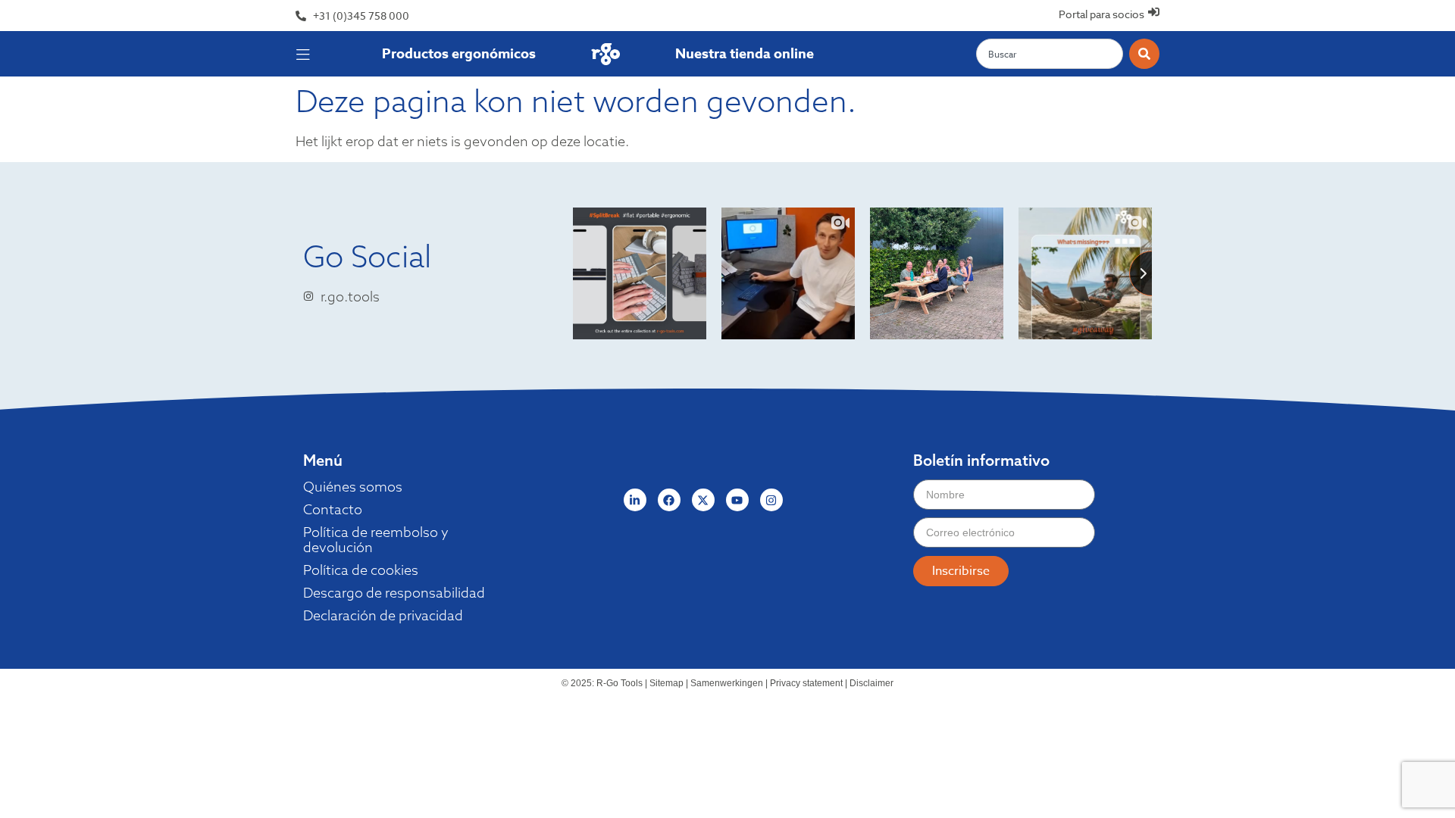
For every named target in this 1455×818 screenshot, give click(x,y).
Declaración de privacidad (383, 615)
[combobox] (1049, 54)
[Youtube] (737, 500)
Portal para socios (1101, 14)
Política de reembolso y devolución (376, 540)
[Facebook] (669, 500)
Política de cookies (360, 570)
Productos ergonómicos (459, 54)
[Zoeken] (1144, 54)
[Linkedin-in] (635, 500)
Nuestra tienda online (744, 54)
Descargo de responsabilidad (394, 593)
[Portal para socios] (1153, 11)
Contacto (332, 509)
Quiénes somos (352, 487)
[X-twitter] (703, 500)
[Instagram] (771, 500)
